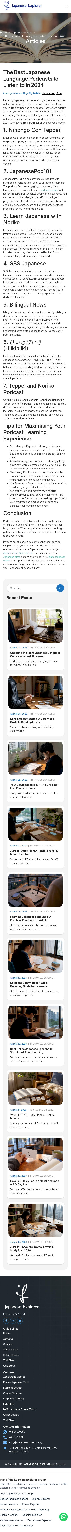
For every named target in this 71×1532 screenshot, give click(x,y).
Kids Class (8, 1404)
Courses (7, 1344)
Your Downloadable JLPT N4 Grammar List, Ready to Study (34, 786)
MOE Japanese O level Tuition (19, 1409)
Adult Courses (10, 1349)
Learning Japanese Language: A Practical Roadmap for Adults (30, 918)
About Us (8, 1338)
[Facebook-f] (6, 1321)
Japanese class (11, 556)
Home (6, 1333)
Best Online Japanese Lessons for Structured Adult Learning (32, 1050)
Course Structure (12, 1393)
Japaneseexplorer (52, 93)
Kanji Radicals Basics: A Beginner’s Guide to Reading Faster (32, 720)
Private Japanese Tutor (16, 1382)
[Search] (60, 588)
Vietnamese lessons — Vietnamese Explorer (25, 1520)
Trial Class (8, 1360)
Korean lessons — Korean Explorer (20, 1504)
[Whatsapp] (63, 1520)
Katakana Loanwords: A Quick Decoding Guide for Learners (29, 984)
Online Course (11, 1355)
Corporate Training (13, 1398)
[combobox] (31, 588)
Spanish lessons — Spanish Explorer (21, 1514)
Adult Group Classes (14, 1377)
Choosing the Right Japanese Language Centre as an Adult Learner (35, 654)
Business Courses (13, 1387)
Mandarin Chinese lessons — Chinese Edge (25, 1509)
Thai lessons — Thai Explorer (16, 1525)
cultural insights (49, 190)
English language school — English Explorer (25, 1498)
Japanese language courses (19, 553)
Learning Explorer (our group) (17, 1493)
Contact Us (9, 1366)
